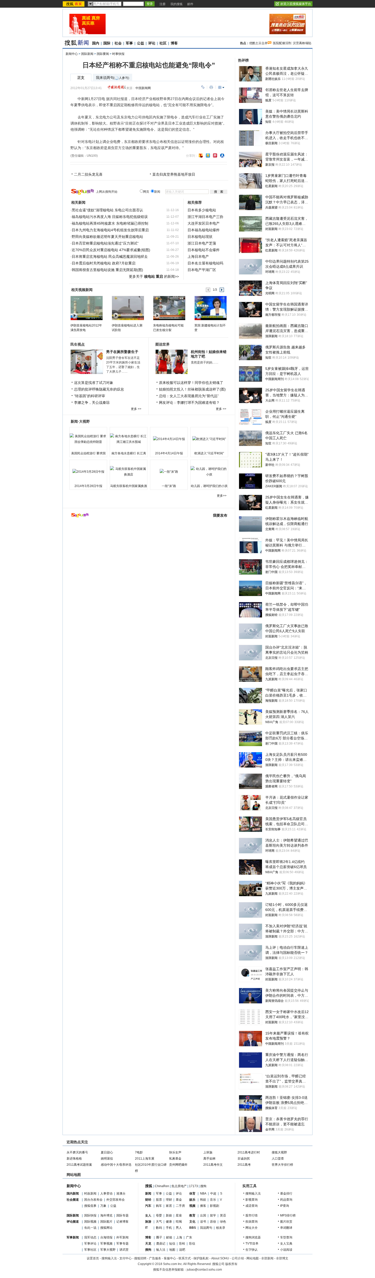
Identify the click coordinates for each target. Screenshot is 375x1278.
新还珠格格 (74, 1158)
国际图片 (106, 1221)
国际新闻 (87, 54)
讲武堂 (124, 1249)
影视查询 (251, 1199)
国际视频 (90, 1221)
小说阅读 (286, 1249)
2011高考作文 (213, 1164)
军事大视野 (108, 1249)
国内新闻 (73, 1193)
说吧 (182, 1249)
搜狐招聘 (140, 1258)
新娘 (169, 1215)
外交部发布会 (115, 1199)
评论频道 (73, 1221)
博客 (174, 43)
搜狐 (148, 1186)
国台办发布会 (93, 1199)
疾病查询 (251, 1221)
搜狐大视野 (279, 1152)
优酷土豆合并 (258, 43)
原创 (213, 1221)
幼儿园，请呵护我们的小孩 (209, 486)
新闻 (148, 1193)
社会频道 (73, 1199)
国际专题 (122, 1215)
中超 (213, 1193)
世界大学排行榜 (282, 1164)
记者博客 (122, 1221)
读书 (203, 1221)
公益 (140, 43)
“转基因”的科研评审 (89, 396)
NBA (203, 1193)
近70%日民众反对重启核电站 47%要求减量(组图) (111, 250)
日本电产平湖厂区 (202, 270)
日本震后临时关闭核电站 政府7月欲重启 (103, 263)
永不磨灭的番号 (77, 1152)
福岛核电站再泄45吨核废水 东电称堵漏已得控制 (110, 223)
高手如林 (209, 1158)
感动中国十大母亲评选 (116, 1164)
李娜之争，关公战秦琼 (92, 402)
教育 (192, 1215)
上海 (179, 1237)
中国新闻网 (143, 88)
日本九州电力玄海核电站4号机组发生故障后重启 (110, 230)
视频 (192, 1206)
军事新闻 (73, 1237)
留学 (213, 1215)
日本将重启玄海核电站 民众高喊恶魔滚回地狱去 (110, 256)
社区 (163, 43)
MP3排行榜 (288, 1215)
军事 (129, 43)
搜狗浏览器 (253, 1237)
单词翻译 (286, 1228)
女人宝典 (286, 1243)
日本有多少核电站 (202, 210)
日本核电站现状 (200, 237)
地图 (172, 1249)
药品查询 (286, 1199)
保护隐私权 (201, 1258)
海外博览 (106, 1215)
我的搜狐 (176, 4)
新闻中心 (72, 54)
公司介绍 (238, 1258)
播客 (203, 1206)
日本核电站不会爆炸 (204, 250)
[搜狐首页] (74, 4)
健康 (169, 1221)
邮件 (190, 4)
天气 (159, 1221)
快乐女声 (175, 1152)
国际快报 (90, 1215)
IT (146, 1228)
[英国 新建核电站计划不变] (210, 308)
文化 (192, 1221)
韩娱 (203, 1199)
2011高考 (244, 1164)
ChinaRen (162, 1186)
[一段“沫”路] (169, 471)
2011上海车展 (144, 1158)
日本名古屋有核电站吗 (205, 263)
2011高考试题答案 (79, 1164)
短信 (172, 1243)
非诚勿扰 (244, 1158)
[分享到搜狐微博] (201, 155)
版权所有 (231, 1264)
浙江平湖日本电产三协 (205, 217)
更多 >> (136, 409)
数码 (159, 1228)
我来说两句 (112, 78)
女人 (148, 1215)
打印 (211, 87)
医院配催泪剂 (282, 43)
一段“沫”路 (169, 486)
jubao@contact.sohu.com (204, 1269)
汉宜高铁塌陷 (302, 43)
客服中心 (170, 1258)
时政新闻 (90, 1193)
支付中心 (125, 1258)
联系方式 (185, 1258)
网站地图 (252, 1258)
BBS (192, 1228)
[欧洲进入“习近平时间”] (209, 439)
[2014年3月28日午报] (88, 471)
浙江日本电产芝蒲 (202, 243)
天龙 (148, 1243)
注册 (162, 4)
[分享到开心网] (215, 155)
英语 (223, 1215)
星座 (179, 1215)
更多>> (222, 495)
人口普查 (278, 1158)
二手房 (180, 1206)
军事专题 (122, 1243)
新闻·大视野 (80, 421)
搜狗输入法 (253, 1193)
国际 (106, 43)
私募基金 (175, 1158)
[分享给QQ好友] (208, 155)
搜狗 (203, 1186)
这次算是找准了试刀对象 (93, 383)
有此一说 (90, 1228)
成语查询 (251, 1206)
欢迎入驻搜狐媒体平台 (295, 4)
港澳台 (121, 1193)
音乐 (213, 1199)
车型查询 (286, 1237)
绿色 (223, 1221)
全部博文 (282, 1258)
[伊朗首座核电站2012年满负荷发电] (86, 308)
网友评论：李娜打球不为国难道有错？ (189, 402)
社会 (118, 43)
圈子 (159, 1237)
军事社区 (90, 1249)
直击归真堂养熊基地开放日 (173, 174)
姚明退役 (107, 1158)
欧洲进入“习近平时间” (209, 453)
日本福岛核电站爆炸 (204, 230)
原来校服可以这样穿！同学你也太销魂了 (191, 383)
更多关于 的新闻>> (154, 276)
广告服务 (155, 1258)
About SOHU (220, 1258)
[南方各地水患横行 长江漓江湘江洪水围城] (128, 439)
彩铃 (182, 1243)
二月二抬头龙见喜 (88, 174)
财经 (148, 1199)
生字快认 (251, 1249)
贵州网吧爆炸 (178, 1164)
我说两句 (206, 1228)
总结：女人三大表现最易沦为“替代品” (189, 396)
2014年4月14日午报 (169, 453)
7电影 (139, 1152)
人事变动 (106, 1193)
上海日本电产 (198, 256)
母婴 (159, 1215)
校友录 (220, 1228)
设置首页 (93, 1258)
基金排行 (286, 1193)
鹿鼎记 (160, 1243)
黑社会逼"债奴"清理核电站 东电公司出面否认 (107, 210)
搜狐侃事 (90, 1206)
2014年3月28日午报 (88, 486)
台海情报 (106, 1237)
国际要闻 (103, 54)
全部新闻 (267, 1258)
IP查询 (284, 1206)
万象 (103, 1206)
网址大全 (251, 1228)
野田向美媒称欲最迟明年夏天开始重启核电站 (107, 237)
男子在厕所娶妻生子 (122, 352)
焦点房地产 (179, 1186)
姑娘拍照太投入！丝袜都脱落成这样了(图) (192, 389)
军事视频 (106, 1243)
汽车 (148, 1206)
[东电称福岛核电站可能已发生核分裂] (169, 308)
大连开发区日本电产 (204, 223)
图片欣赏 (286, 1221)
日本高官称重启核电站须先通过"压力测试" (105, 243)
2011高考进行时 (249, 1152)
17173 (193, 1186)
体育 (192, 1193)
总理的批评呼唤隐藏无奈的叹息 (99, 389)
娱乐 (192, 1199)
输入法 (160, 1249)
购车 (159, 1206)
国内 (95, 43)
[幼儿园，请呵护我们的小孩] (209, 471)
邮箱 (169, 1237)
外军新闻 (122, 1237)
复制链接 (202, 87)
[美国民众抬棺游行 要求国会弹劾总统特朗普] (88, 439)
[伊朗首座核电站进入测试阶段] (128, 308)
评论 (151, 43)
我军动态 (90, 1237)
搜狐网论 (106, 1228)
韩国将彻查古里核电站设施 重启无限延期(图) (107, 270)
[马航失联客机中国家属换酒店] (128, 471)
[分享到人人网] (222, 155)
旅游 (148, 1221)
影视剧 (214, 1206)
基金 (179, 1199)
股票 (159, 1199)
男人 (179, 1228)
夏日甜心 (107, 1152)
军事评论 (90, 1243)
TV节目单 (251, 1243)
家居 (169, 1206)
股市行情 (251, 1215)
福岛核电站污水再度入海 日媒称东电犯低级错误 (110, 217)
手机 (169, 1228)
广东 (189, 1237)
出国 (203, 1215)
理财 (169, 1199)
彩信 (192, 1243)
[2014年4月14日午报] (169, 439)
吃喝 (179, 1221)
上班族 (207, 1152)
